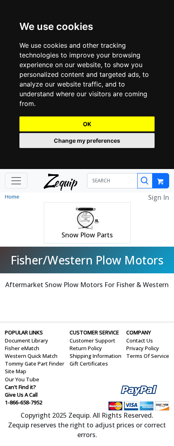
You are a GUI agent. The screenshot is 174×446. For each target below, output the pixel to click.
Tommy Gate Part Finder (34, 363)
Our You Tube (22, 379)
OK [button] (87, 123)
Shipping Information (95, 355)
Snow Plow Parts (87, 234)
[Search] (145, 180)
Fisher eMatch (22, 348)
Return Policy (86, 348)
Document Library (26, 340)
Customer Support (92, 340)
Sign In (158, 197)
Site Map (15, 371)
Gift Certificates (89, 363)
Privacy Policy (142, 348)
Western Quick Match (31, 355)
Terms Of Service (147, 355)
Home (12, 196)
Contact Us (139, 340)
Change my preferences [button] (87, 140)
